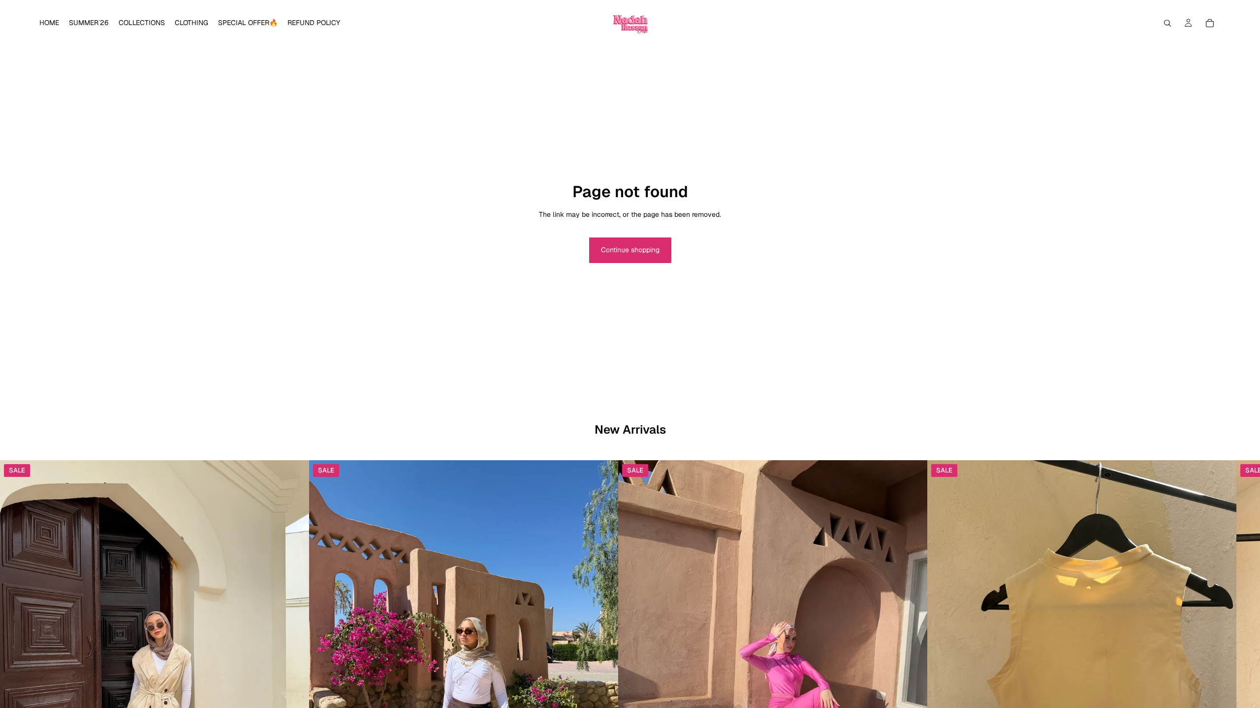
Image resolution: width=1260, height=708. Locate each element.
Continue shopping (630, 249)
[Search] (1167, 23)
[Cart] (1210, 23)
